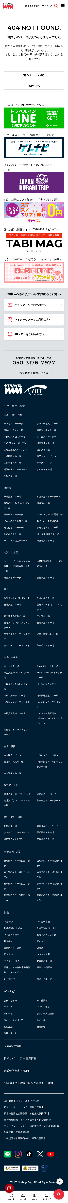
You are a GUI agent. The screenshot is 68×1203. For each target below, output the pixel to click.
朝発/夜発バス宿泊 (13, 928)
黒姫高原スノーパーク (47, 825)
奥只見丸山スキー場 (46, 430)
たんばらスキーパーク (14, 527)
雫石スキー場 (43, 615)
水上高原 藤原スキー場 (48, 533)
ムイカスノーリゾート (47, 436)
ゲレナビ (9, 991)
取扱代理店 (35, 1107)
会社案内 (8, 1101)
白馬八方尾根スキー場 (14, 713)
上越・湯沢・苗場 (13, 414)
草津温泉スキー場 (12, 496)
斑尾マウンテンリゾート (16, 838)
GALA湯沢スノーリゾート (16, 449)
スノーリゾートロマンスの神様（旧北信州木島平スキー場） (17, 566)
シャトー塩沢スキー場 (47, 423)
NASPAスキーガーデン (15, 443)
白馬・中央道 (11, 657)
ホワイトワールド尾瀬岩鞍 (50, 514)
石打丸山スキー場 (12, 462)
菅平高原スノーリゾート (48, 800)
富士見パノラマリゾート (48, 684)
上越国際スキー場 (12, 456)
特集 (6, 912)
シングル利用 (43, 954)
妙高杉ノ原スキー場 (13, 761)
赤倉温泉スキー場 (12, 773)
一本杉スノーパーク (13, 423)
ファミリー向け (11, 960)
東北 (6, 589)
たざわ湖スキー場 (45, 597)
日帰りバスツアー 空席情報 (20, 1058)
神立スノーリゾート (46, 462)
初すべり (41, 941)
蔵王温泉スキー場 (45, 645)
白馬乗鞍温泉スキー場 (47, 695)
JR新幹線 (8, 921)
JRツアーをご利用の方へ (29, 334)
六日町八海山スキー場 (14, 436)
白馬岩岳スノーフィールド (17, 702)
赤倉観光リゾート (12, 755)
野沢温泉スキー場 (45, 832)
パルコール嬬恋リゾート (16, 540)
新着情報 (41, 1026)
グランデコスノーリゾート (17, 645)
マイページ (47, 6)
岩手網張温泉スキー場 (14, 615)
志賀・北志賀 (11, 552)
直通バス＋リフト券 (46, 934)
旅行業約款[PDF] (38, 1113)
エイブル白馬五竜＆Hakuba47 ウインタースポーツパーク (50, 718)
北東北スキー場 (44, 960)
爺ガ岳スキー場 (11, 666)
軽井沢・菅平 (11, 785)
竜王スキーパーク (12, 577)
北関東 (7, 487)
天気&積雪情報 (13, 1046)
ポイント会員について (27, 1101)
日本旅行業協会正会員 (15, 1113)
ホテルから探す (13, 851)
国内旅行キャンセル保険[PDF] (45, 1125)
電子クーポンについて (15, 1107)
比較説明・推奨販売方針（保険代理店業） (26, 1138)
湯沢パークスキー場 (13, 430)
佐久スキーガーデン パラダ (17, 793)
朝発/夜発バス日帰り (47, 928)
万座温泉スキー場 (45, 540)
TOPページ (34, 86)
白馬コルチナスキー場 (14, 695)
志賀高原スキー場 (45, 577)
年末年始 (8, 941)
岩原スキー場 (43, 449)
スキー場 (41, 1020)
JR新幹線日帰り (44, 967)
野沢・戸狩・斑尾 (13, 816)
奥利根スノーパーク (13, 514)
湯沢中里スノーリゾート (16, 469)
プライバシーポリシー (15, 1125)
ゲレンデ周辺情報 (45, 1013)
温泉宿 (40, 947)
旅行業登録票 (11, 1119)
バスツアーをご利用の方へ (30, 305)
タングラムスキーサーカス (17, 832)
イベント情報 (43, 1006)
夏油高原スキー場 (12, 604)
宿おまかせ (9, 954)
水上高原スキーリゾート (48, 496)
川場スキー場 (43, 503)
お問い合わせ (44, 1119)
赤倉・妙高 (10, 746)
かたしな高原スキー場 (47, 527)
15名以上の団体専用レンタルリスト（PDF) (29, 1083)
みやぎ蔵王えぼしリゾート (17, 597)
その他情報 (42, 1000)
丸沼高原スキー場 (12, 533)
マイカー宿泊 (43, 921)
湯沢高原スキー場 (45, 443)
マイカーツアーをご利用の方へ (33, 319)
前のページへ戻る (34, 75)
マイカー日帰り (11, 934)
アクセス (8, 1006)
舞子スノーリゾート (46, 456)
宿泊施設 (8, 1026)
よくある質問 (33, 6)
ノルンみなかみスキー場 (16, 520)
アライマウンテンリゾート (50, 755)
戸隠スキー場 (10, 825)
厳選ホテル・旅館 (12, 947)
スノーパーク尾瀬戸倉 (47, 520)
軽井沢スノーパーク (46, 793)
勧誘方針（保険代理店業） (18, 1132)
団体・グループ (44, 978)
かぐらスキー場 (44, 469)
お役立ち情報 (10, 1000)
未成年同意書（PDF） (17, 1070)
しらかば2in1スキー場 (47, 666)
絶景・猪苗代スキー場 (47, 633)
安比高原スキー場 (45, 622)
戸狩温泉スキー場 (45, 838)
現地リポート (10, 1033)
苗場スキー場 (10, 475)
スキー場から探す (14, 406)
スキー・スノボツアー (14, 1020)
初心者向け (9, 978)
